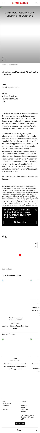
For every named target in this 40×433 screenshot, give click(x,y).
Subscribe (20, 222)
